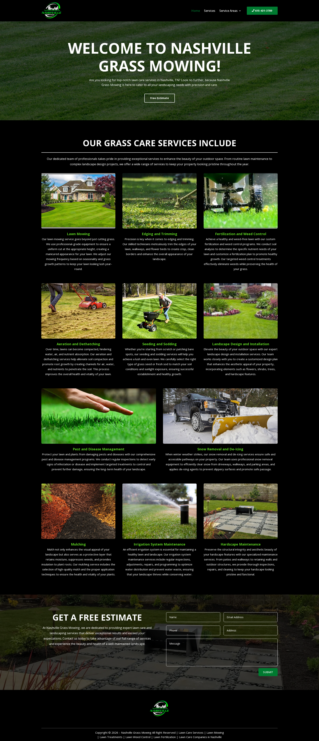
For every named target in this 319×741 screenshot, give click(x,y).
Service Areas (228, 11)
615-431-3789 (263, 10)
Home (195, 11)
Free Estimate (159, 98)
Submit (268, 672)
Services (209, 11)
